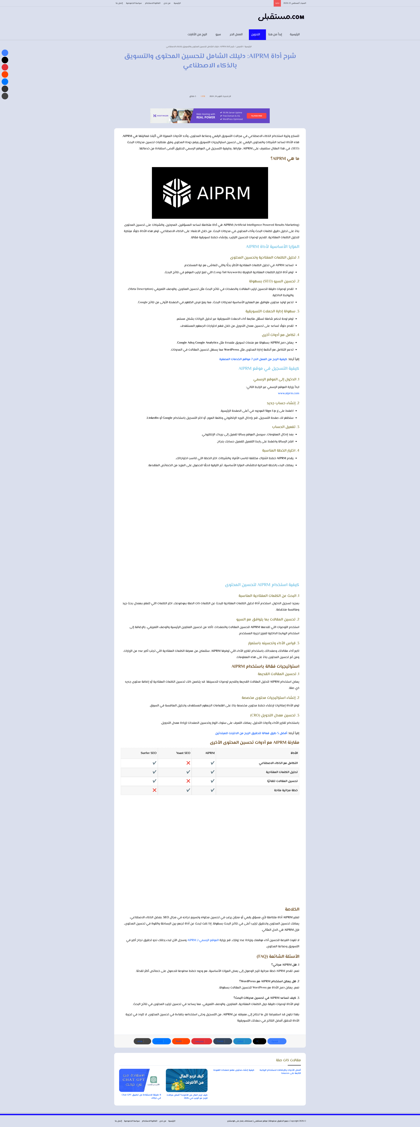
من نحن (167, 3)
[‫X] (5, 60)
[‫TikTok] (131, 34)
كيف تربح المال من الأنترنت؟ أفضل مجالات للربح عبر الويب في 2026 (187, 1096)
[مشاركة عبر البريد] (5, 89)
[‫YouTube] (146, 34)
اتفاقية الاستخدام (152, 3)
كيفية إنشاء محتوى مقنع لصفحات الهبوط (233, 1070)
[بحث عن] (116, 35)
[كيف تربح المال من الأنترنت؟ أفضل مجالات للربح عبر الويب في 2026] (187, 1080)
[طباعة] (5, 96)
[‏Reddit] (5, 74)
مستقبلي (258, 1121)
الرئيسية (177, 3)
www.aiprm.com (288, 393)
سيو (218, 34)
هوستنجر (231, 1121)
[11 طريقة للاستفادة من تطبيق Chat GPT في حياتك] (140, 1080)
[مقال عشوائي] (121, 35)
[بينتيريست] (5, 67)
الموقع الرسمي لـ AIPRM (203, 940)
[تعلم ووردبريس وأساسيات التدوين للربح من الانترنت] (281, 17)
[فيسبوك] (150, 34)
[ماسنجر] (5, 81)
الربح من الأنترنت (198, 34)
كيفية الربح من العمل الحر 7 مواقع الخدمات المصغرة (253, 359)
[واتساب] (126, 34)
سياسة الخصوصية (134, 3)
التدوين (256, 34)
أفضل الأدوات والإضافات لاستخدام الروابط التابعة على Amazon (280, 1071)
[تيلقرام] (136, 34)
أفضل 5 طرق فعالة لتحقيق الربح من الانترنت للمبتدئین (251, 733)
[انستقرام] (141, 34)
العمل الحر (236, 34)
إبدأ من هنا (275, 34)
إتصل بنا (119, 3)
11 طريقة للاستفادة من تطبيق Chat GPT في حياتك (141, 1096)
